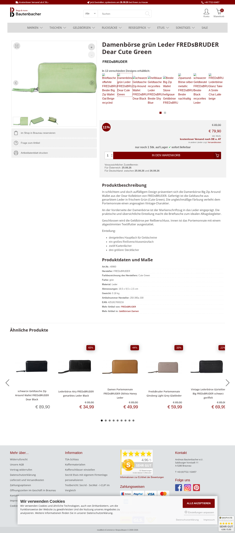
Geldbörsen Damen (129, 311)
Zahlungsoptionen (20, 485)
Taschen (56, 28)
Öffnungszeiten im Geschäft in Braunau (33, 490)
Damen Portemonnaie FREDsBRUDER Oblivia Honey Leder (120, 393)
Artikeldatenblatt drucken (34, 153)
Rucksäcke (109, 28)
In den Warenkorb (166, 155)
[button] (160, 113)
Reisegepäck (137, 28)
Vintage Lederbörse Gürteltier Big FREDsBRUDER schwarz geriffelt (208, 393)
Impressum (16, 500)
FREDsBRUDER (128, 306)
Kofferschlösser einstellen (80, 469)
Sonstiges (183, 28)
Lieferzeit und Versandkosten (27, 480)
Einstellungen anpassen (200, 512)
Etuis (161, 28)
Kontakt (14, 495)
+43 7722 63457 (211, 2)
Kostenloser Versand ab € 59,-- (34, 2)
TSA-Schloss (72, 459)
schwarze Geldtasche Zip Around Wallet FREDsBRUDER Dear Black (32, 395)
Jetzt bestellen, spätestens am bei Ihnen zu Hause (119, 2)
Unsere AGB (17, 464)
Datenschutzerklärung (23, 474)
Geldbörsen (82, 28)
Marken (32, 28)
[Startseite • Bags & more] (25, 12)
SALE (205, 28)
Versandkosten (214, 142)
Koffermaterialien (75, 464)
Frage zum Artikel (30, 143)
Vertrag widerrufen (21, 469)
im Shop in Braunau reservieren (38, 133)
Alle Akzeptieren (199, 503)
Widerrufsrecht (19, 459)
